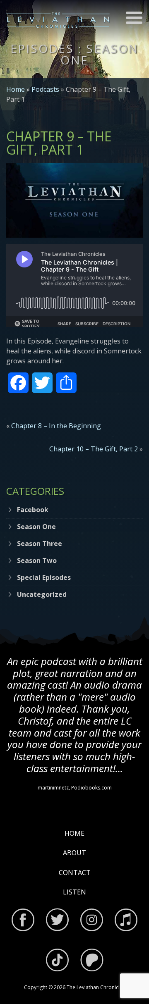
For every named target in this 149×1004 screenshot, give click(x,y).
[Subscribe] (126, 921)
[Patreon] (91, 961)
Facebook (32, 509)
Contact (75, 872)
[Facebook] (23, 921)
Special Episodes (44, 577)
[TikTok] (57, 961)
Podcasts (45, 89)
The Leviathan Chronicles (96, 987)
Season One (36, 526)
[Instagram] (91, 921)
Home (15, 89)
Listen (74, 892)
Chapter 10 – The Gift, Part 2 (93, 448)
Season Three (39, 543)
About (74, 852)
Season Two (37, 560)
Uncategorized (42, 594)
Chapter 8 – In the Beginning (56, 425)
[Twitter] (57, 921)
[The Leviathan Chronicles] (58, 19)
